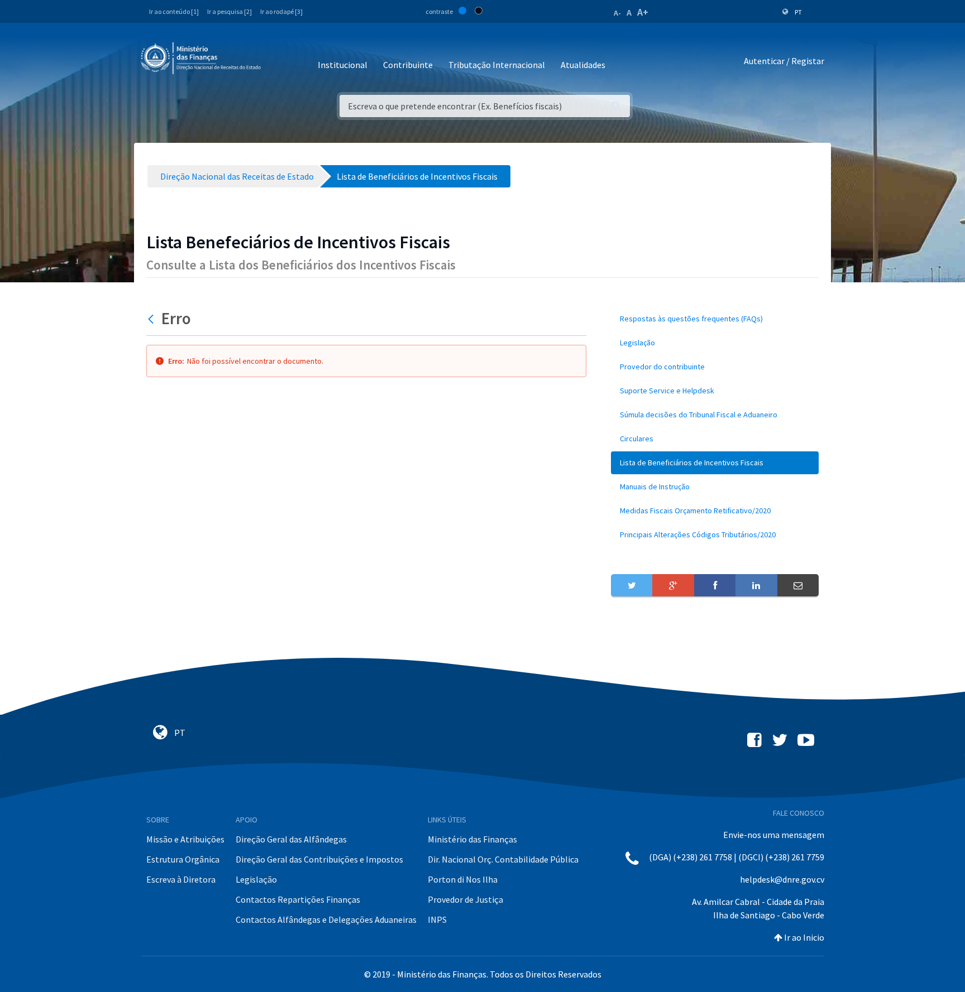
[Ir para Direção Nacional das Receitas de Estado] (202, 58)
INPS (437, 919)
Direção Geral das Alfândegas (291, 839)
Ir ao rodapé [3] (281, 11)
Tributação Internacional (496, 64)
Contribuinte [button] (408, 64)
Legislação (256, 879)
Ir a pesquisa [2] (229, 11)
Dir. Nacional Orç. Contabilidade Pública (503, 859)
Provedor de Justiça (465, 899)
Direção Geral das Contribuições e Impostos (319, 859)
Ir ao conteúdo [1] (174, 11)
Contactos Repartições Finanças (298, 899)
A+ (642, 12)
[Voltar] (152, 318)
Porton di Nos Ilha (463, 879)
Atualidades (583, 64)
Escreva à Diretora (181, 879)
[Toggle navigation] (278, 61)
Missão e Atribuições (185, 839)
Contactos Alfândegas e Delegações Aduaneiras (326, 919)
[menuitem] (715, 318)
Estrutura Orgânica (182, 859)
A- (617, 13)
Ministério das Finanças (472, 839)
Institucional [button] (342, 64)
